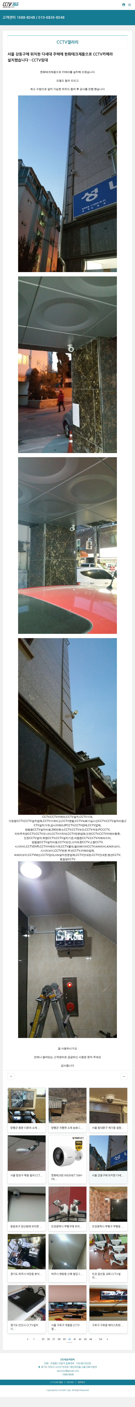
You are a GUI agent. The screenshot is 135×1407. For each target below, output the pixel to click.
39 (64, 1339)
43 (85, 1339)
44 (90, 1339)
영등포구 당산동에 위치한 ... (26, 1226)
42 (80, 1339)
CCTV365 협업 (56, 1382)
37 (53, 1339)
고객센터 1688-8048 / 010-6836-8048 (33, 17)
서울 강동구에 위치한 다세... (108, 1175)
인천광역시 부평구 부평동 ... (108, 1226)
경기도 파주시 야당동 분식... (26, 1274)
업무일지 (81, 1382)
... (38, 1339)
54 (100, 1339)
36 (48, 1339)
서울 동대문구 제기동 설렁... (108, 1127)
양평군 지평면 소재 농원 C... (67, 1127)
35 (43, 1339)
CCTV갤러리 (67, 42)
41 (74, 1339)
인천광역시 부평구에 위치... (66, 1226)
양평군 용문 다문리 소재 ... (25, 1127)
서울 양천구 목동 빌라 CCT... (26, 1175)
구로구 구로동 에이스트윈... (107, 1325)
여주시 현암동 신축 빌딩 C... (67, 1274)
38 (59, 1339)
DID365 (70, 1382)
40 (69, 1339)
